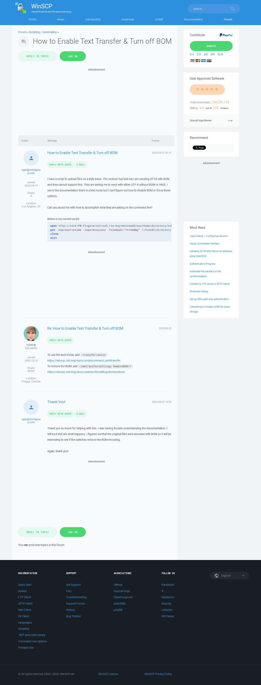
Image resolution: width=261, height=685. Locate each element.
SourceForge (122, 591)
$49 (206, 54)
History (70, 610)
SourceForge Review (201, 120)
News (60, 19)
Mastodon (168, 597)
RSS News (168, 616)
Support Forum (75, 603)
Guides (22, 591)
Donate (211, 46)
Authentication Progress (202, 263)
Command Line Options (32, 641)
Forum (228, 19)
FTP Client (24, 597)
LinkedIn (167, 610)
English (226, 575)
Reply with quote (61, 164)
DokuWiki (119, 603)
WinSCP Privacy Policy (158, 674)
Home (32, 19)
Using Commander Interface (204, 243)
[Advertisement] (96, 100)
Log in (73, 56)
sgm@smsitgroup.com (31, 171)
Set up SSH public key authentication (209, 299)
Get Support (73, 585)
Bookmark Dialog (199, 291)
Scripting (23, 628)
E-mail (81, 164)
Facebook (168, 585)
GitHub (118, 585)
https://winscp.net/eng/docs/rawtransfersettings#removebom (86, 372)
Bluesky (166, 603)
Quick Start (24, 585)
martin (30, 345)
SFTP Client (25, 603)
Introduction (93, 19)
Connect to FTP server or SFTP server (210, 283)
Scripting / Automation (43, 32)
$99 (213, 54)
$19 (192, 54)
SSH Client (24, 610)
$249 (220, 54)
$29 (199, 54)
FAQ (68, 591)
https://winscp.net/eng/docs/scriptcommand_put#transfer (84, 360)
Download (128, 19)
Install (159, 19)
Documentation (193, 19)
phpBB (118, 610)
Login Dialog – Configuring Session (209, 236)
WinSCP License (108, 674)
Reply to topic (38, 56)
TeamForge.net (123, 597)
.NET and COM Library (31, 635)
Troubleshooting (76, 597)
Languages (25, 622)
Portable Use (26, 647)
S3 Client (23, 616)
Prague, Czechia (31, 381)
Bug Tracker (73, 616)
